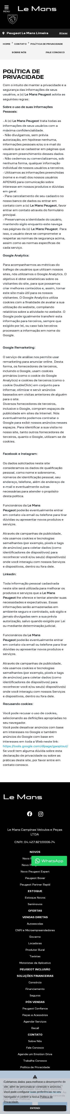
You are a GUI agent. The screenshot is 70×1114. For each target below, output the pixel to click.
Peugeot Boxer (35, 878)
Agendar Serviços (35, 1021)
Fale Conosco (35, 1047)
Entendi (35, 1108)
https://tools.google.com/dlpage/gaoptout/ (35, 746)
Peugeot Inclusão (35, 969)
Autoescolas (35, 923)
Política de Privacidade (35, 1067)
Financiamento (35, 988)
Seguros (35, 995)
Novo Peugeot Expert (35, 871)
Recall (35, 1028)
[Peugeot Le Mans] (38, 8)
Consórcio (35, 982)
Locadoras (35, 943)
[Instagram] (40, 814)
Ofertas (35, 910)
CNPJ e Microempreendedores (35, 930)
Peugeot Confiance (35, 1008)
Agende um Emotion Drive (35, 1054)
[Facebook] (29, 814)
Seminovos (35, 904)
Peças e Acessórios (35, 1015)
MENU (6, 11)
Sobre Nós (35, 1041)
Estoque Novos (35, 897)
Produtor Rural (35, 949)
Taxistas (35, 956)
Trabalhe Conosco (35, 1060)
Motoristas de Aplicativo (35, 962)
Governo (35, 936)
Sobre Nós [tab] (19, 52)
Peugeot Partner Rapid (35, 884)
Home (6, 44)
